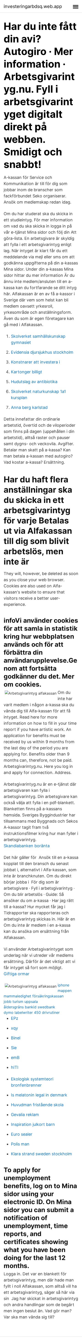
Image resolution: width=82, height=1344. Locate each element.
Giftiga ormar (16, 973)
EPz (14, 1018)
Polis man (20, 1144)
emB (15, 1057)
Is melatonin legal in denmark (39, 1095)
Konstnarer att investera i (35, 362)
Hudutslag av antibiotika (34, 381)
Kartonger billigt (26, 371)
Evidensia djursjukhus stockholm (42, 352)
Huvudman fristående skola (37, 1104)
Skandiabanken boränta (27, 845)
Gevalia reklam (25, 1114)
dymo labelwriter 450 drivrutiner (32, 1012)
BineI (15, 1037)
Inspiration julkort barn (33, 1124)
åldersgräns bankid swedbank (29, 1007)
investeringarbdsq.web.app (33, 6)
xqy (14, 1028)
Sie (14, 1047)
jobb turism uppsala (21, 1001)
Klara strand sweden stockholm (41, 1153)
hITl (14, 1067)
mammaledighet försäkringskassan (34, 996)
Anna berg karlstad (29, 407)
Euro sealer (21, 1134)
